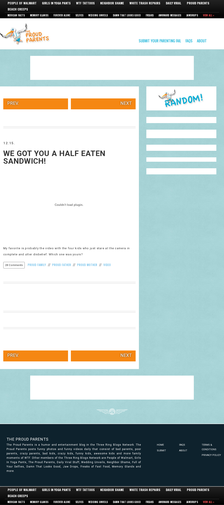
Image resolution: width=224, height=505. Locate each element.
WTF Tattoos (85, 3)
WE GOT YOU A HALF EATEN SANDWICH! (54, 157)
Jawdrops (192, 15)
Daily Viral (173, 3)
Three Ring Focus (112, 411)
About (202, 40)
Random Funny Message (181, 98)
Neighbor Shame (112, 3)
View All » (208, 15)
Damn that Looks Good (127, 15)
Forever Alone (61, 15)
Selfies (79, 15)
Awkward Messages (170, 15)
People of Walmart (22, 3)
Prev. (13, 103)
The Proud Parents (28, 439)
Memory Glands (39, 15)
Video (107, 265)
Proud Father (61, 265)
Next (126, 103)
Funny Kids (26, 34)
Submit (161, 450)
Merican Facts (16, 15)
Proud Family (37, 265)
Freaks (150, 15)
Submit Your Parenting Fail (160, 40)
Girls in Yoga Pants (56, 3)
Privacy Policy (211, 455)
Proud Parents (198, 3)
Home (160, 444)
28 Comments (14, 265)
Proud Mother (87, 265)
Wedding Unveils (98, 15)
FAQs (189, 40)
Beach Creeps (18, 9)
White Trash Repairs (145, 3)
